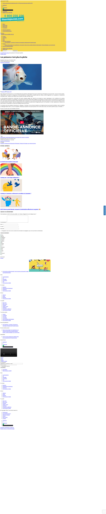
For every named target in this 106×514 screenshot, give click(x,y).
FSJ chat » (2, 33)
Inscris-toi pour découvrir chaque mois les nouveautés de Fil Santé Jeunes (11, 337)
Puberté (4, 305)
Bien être (4, 302)
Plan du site (5, 417)
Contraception (6, 276)
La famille (5, 315)
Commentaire (3, 222)
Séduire (4, 295)
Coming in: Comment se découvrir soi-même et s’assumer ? (15, 193)
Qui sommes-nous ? (7, 413)
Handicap (5, 307)
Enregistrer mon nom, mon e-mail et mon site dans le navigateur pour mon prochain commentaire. (22, 230)
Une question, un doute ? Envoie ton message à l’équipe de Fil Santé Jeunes (20, 42)
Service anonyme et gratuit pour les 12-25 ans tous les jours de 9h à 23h (18, 3)
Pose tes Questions (7, 41)
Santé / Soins (5, 306)
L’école (4, 314)
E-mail (2, 226)
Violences (5, 289)
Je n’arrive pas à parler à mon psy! (9, 161)
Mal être (4, 287)
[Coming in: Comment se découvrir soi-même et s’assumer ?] (11, 191)
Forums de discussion (7, 31)
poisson (23, 137)
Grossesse (5, 280)
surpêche (27, 137)
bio (15, 137)
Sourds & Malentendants (8, 46)
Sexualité (4, 279)
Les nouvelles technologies (8, 319)
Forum (4, 43)
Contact (4, 418)
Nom (1, 224)
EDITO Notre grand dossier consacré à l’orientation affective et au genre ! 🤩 (20, 209)
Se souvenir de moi (6, 366)
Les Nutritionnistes (7, 272)
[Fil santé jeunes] (7, 34)
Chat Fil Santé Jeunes (104, 210)
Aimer (4, 296)
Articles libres (6, 52)
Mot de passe (3, 365)
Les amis (4, 316)
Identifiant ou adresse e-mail (6, 363)
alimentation (3, 137)
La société (5, 318)
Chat (4, 40)
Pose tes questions (6, 29)
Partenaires (5, 412)
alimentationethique (10, 137)
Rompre (4, 297)
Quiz (4, 39)
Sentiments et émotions (8, 288)
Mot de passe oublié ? (7, 370)
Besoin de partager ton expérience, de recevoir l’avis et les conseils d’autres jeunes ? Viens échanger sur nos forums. (11, 331)
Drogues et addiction (7, 308)
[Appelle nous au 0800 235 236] (12, 22)
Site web (2, 228)
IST (3, 278)
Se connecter (3, 367)
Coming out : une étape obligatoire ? (10, 177)
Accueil (4, 36)
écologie (18, 137)
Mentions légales (6, 414)
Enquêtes (5, 37)
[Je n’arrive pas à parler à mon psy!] (11, 159)
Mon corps (5, 304)
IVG (3, 281)
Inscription (5, 369)
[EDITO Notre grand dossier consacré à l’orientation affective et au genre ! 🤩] (11, 207)
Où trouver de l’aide (7, 283)
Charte (4, 416)
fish (20, 137)
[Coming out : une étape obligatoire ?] (11, 175)
